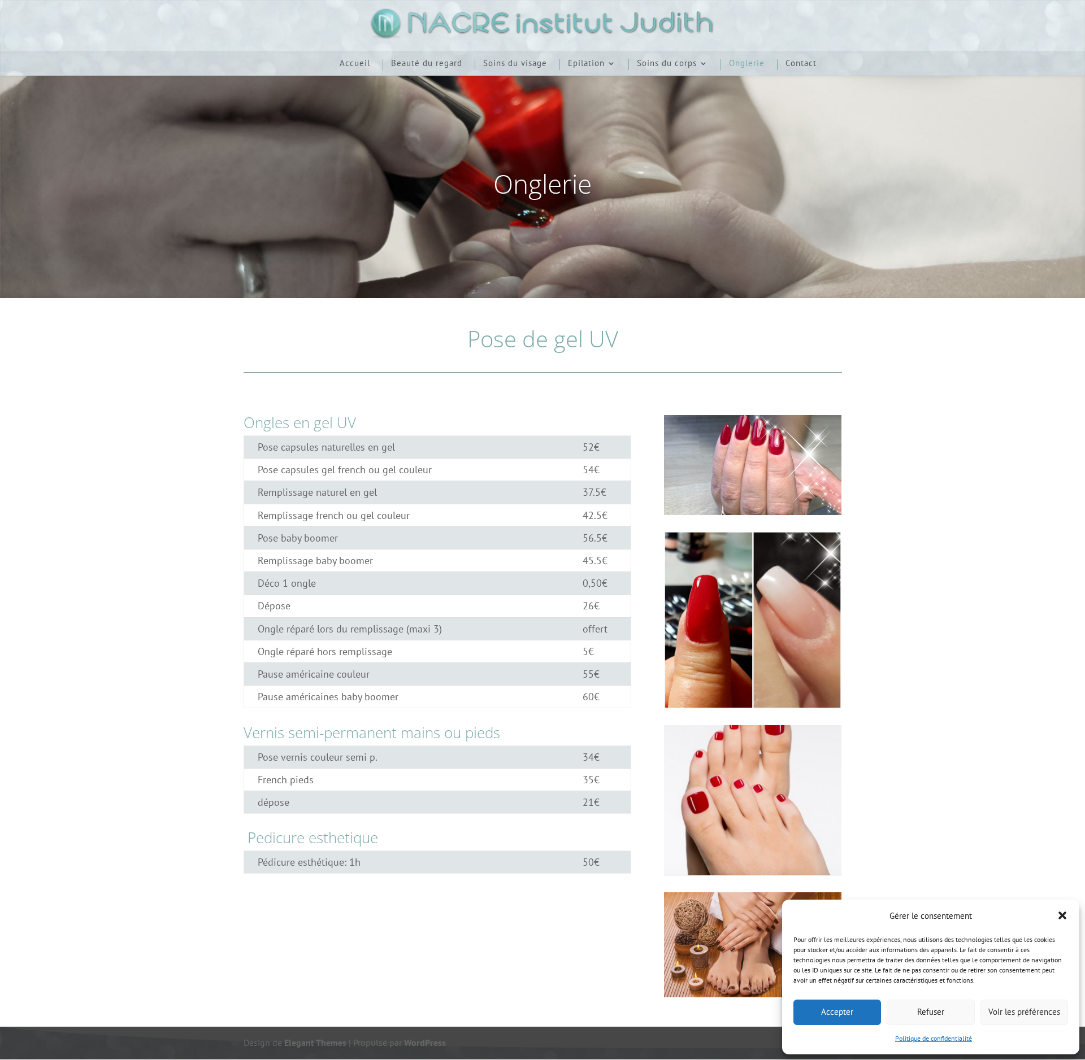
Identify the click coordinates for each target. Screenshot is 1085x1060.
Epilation (586, 63)
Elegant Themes (315, 1042)
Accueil (355, 63)
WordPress (425, 1042)
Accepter (837, 1011)
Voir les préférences (1024, 1011)
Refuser (930, 1011)
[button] (1062, 915)
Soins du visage (515, 63)
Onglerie (747, 63)
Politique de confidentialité (933, 1038)
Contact (801, 63)
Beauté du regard (426, 63)
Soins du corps (667, 63)
